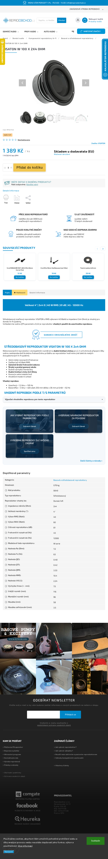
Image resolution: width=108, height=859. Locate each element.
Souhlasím (95, 840)
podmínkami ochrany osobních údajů (54, 725)
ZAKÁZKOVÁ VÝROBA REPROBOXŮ (85, 9)
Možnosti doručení (62, 154)
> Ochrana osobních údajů (14, 776)
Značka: (98, 143)
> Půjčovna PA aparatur (13, 747)
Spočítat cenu (29, 451)
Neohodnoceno (24, 140)
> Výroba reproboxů (11, 761)
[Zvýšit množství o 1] (11, 168)
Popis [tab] (7, 292)
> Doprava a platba (11, 751)
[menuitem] (12, 31)
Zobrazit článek (29, 426)
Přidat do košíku (29, 167)
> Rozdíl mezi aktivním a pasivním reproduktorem (75, 754)
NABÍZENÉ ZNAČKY (92, 31)
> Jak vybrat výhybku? (63, 751)
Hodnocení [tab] (20, 292)
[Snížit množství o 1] (5, 168)
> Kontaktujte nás (10, 758)
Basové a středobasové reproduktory (70, 480)
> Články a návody (10, 765)
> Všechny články (61, 765)
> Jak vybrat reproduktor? (65, 747)
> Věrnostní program (12, 754)
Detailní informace (11, 190)
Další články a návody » (91, 460)
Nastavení (9, 852)
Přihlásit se (70, 714)
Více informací (25, 846)
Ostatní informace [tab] (37, 292)
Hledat (61, 20)
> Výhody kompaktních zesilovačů (69, 758)
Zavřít (96, 208)
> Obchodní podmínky (12, 772)
